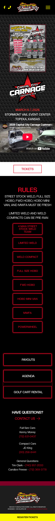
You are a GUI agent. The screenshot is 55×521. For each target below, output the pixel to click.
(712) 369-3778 (38, 469)
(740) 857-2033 (34, 465)
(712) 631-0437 (27, 436)
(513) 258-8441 (27, 452)
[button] (48, 7)
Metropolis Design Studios (37, 509)
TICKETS (27, 169)
